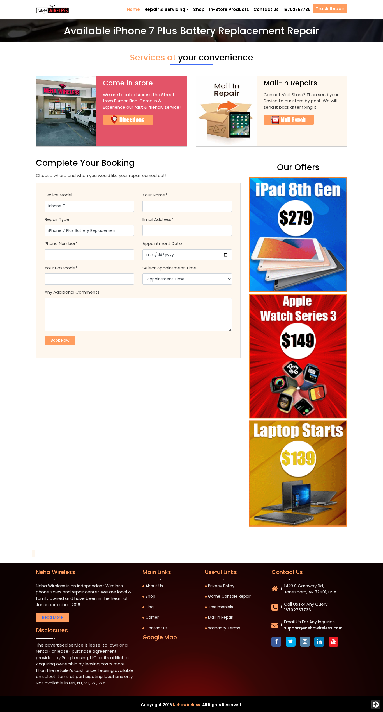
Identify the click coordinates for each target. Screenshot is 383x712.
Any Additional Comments (72, 292)
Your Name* (154, 195)
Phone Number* (61, 243)
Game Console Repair (229, 596)
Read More (52, 617)
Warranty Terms (224, 628)
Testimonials (220, 607)
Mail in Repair (220, 617)
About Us (154, 586)
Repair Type (57, 219)
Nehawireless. (187, 705)
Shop (199, 9)
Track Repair (330, 9)
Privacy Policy (221, 586)
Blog (150, 607)
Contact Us (266, 9)
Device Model (58, 195)
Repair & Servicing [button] (164, 9)
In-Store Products (229, 9)
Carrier (152, 617)
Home (133, 9)
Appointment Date (162, 243)
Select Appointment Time (169, 268)
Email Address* (157, 219)
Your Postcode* (61, 268)
